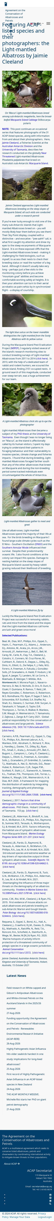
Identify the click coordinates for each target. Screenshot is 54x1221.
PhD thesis (23, 433)
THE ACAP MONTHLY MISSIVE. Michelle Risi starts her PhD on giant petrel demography (26, 1099)
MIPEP (14, 348)
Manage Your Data (20, 1217)
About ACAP (11, 1163)
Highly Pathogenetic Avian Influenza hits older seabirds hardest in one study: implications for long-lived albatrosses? (26, 1056)
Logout (42, 1217)
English (37, 23)
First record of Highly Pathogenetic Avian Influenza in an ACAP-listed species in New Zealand (26, 1079)
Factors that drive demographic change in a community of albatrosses (24, 804)
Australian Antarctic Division (17, 146)
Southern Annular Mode (15, 547)
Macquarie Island (38, 163)
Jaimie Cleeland (10, 142)
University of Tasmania (14, 149)
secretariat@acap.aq (42, 1186)
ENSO (39, 544)
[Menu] (48, 23)
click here (42, 358)
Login (49, 1217)
